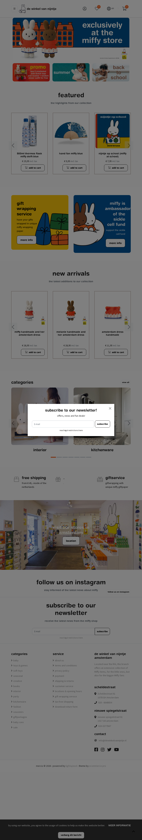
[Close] (110, 408)
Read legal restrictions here (71, 430)
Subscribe (102, 424)
